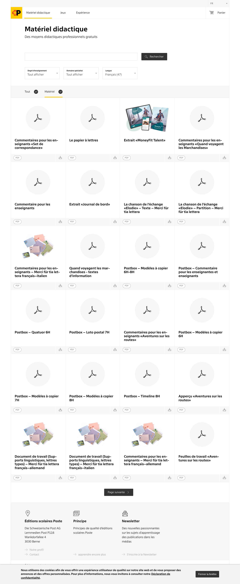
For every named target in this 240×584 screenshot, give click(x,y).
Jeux (63, 12)
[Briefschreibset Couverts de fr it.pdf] (115, 158)
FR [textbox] (211, 3)
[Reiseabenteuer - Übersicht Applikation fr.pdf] (224, 410)
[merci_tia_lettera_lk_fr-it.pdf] (60, 286)
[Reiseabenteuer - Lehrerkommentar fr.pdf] (170, 350)
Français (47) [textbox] (113, 74)
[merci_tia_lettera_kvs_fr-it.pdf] (115, 478)
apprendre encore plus (92, 554)
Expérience (83, 12)
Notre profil (36, 549)
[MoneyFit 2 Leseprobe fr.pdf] (170, 158)
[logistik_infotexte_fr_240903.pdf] (115, 286)
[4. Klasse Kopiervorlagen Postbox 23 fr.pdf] (224, 350)
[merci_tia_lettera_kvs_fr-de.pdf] (60, 478)
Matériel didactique (38, 12)
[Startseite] (16, 13)
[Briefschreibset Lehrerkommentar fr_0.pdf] (60, 158)
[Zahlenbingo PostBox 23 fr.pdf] (115, 350)
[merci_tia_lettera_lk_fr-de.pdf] (170, 478)
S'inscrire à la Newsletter (141, 554)
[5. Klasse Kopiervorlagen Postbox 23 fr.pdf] (60, 410)
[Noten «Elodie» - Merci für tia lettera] (224, 222)
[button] (207, 574)
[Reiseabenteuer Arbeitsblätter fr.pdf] (224, 478)
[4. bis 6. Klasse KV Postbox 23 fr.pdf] (170, 286)
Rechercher (156, 56)
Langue (108, 70)
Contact (34, 554)
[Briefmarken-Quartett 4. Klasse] (60, 350)
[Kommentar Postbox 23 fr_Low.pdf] (224, 286)
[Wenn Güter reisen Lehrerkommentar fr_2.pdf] (224, 158)
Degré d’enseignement (37, 70)
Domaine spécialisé (74, 70)
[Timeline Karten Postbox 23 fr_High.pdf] (170, 410)
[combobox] (218, 3)
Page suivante (117, 492)
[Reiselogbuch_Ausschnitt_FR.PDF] (115, 222)
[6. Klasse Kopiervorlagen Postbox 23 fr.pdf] (115, 410)
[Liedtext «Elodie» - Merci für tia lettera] (170, 222)
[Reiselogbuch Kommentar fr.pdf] (60, 222)
